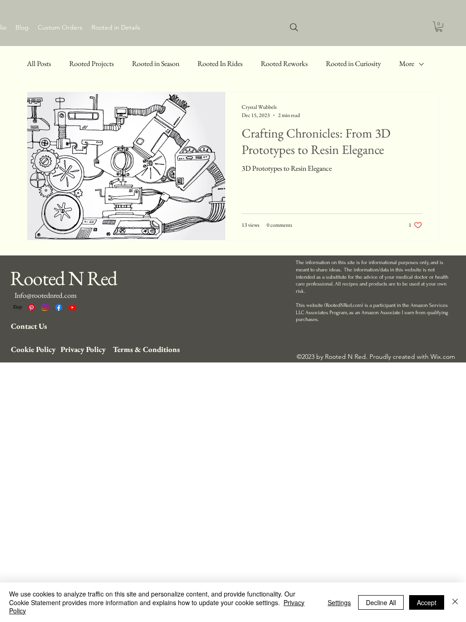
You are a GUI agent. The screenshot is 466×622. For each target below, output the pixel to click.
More (406, 63)
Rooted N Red (63, 278)
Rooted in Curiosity (353, 63)
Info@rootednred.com (45, 295)
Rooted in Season (155, 63)
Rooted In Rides (220, 63)
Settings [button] (339, 602)
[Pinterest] (31, 307)
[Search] (294, 27)
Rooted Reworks (284, 63)
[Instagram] (45, 307)
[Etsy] (17, 307)
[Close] (455, 602)
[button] (439, 26)
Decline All (381, 602)
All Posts (39, 63)
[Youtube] (72, 307)
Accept (426, 602)
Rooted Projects (91, 63)
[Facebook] (58, 307)
